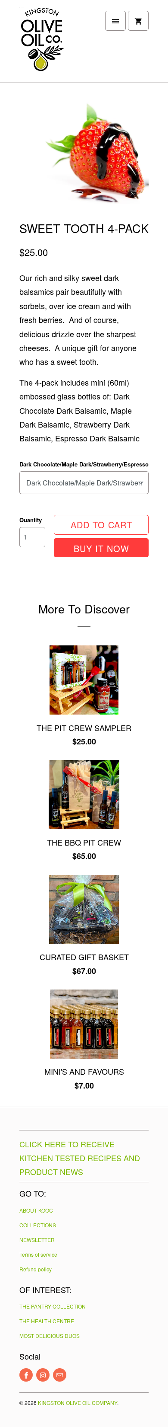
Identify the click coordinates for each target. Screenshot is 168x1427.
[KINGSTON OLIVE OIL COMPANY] (53, 44)
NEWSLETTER (37, 1239)
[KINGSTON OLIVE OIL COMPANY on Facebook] (26, 1375)
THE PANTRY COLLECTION (52, 1306)
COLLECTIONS (37, 1225)
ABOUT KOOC (36, 1210)
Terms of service (38, 1254)
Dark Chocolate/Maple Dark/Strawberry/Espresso (84, 464)
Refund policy (35, 1269)
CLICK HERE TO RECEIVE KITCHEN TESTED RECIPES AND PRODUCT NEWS (79, 1157)
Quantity (30, 520)
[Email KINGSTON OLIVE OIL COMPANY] (59, 1375)
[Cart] (138, 21)
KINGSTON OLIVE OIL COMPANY (77, 1402)
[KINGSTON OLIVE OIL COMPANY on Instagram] (43, 1375)
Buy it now (101, 548)
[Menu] (115, 21)
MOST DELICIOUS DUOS (49, 1335)
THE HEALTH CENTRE (46, 1321)
